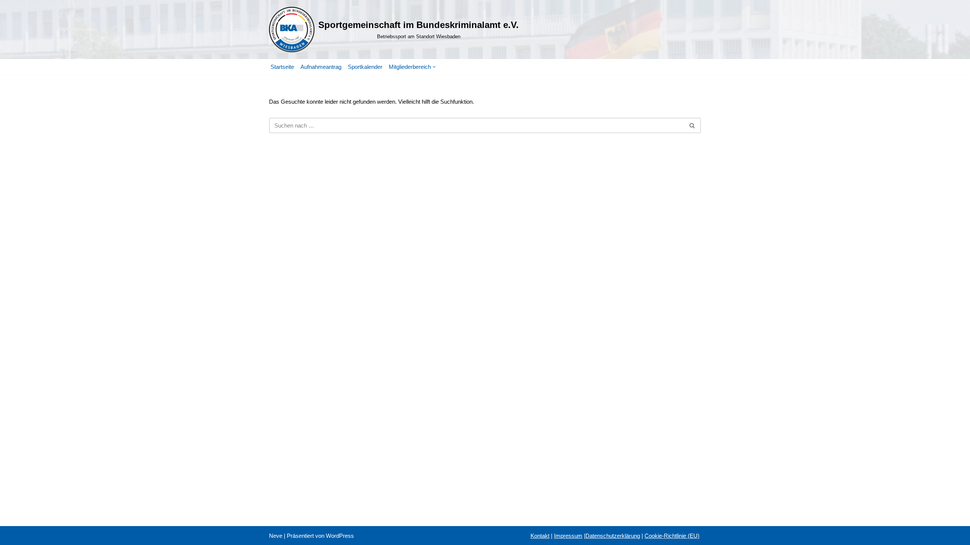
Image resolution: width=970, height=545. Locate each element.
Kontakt (539, 536)
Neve (275, 536)
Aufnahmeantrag (320, 67)
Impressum (568, 536)
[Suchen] (692, 125)
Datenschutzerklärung (612, 536)
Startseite (282, 67)
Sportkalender (365, 67)
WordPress (340, 536)
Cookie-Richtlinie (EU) (672, 536)
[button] (434, 67)
